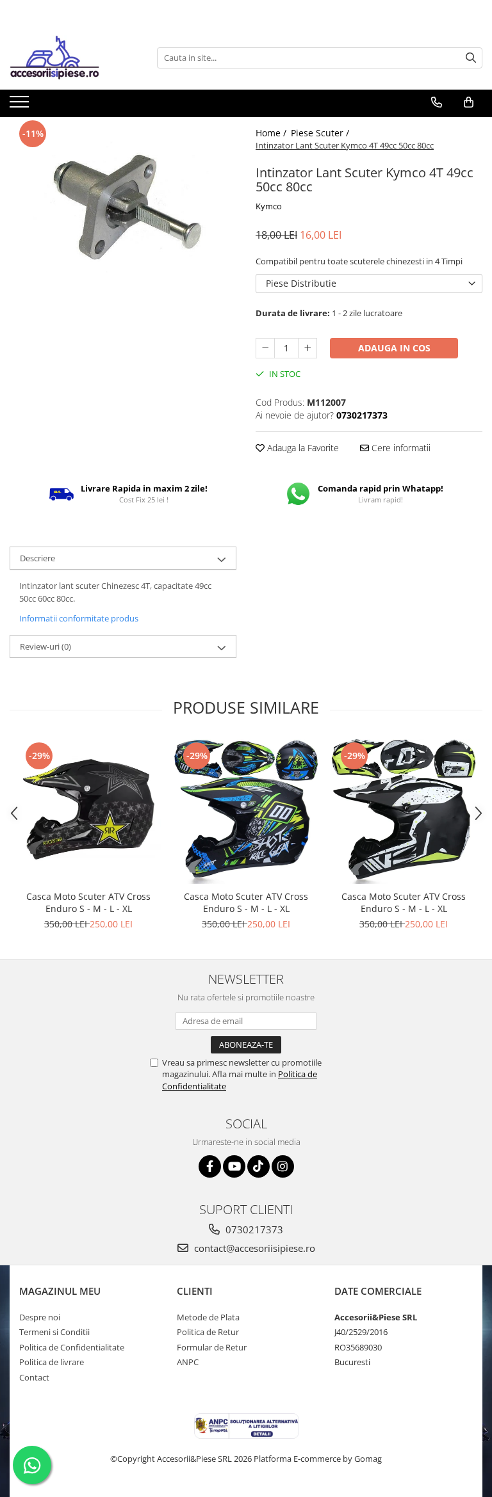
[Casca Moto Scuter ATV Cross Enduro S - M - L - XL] (88, 811)
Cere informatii (399, 448)
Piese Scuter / (321, 133)
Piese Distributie (301, 283)
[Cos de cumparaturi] (468, 102)
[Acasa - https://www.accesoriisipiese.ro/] (74, 57)
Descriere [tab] (37, 558)
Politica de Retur (208, 1332)
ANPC (188, 1362)
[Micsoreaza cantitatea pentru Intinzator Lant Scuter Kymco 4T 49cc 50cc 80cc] (265, 348)
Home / (272, 133)
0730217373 (253, 1229)
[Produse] (21, 105)
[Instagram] (283, 1166)
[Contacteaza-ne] (436, 102)
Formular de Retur (212, 1347)
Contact (34, 1377)
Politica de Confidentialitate (71, 1347)
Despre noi (39, 1317)
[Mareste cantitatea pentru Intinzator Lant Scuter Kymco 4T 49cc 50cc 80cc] (307, 348)
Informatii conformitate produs (78, 618)
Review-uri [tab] (45, 646)
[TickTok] (258, 1166)
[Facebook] (210, 1166)
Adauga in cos (394, 348)
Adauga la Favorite (302, 448)
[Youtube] (234, 1166)
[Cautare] (470, 57)
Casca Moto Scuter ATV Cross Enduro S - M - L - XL (88, 902)
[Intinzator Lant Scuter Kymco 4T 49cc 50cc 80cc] (123, 203)
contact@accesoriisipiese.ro (253, 1248)
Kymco (269, 206)
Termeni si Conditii (54, 1332)
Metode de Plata (208, 1317)
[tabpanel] (123, 203)
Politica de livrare (51, 1362)
